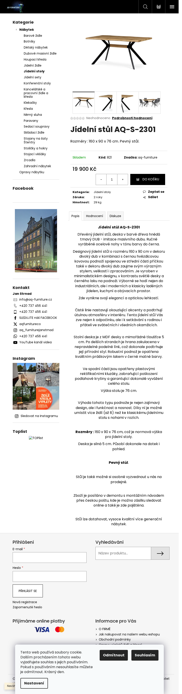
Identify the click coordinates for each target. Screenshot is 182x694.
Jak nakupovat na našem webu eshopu (129, 634)
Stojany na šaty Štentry (36, 140)
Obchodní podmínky (115, 639)
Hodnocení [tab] (94, 216)
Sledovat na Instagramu (39, 416)
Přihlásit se (28, 591)
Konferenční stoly (37, 83)
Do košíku (150, 179)
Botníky (29, 41)
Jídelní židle (33, 65)
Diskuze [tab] (115, 216)
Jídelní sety (32, 77)
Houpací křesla (35, 59)
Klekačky (30, 102)
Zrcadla (29, 160)
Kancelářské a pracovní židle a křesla (36, 93)
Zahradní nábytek (37, 166)
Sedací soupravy (36, 126)
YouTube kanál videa (35, 342)
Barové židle (33, 35)
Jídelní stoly (34, 71)
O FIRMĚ (105, 629)
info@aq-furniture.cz (35, 299)
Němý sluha (33, 114)
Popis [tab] (75, 216)
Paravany (31, 120)
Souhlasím (145, 655)
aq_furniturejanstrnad (36, 330)
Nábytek (26, 29)
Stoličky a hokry (35, 148)
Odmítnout (114, 655)
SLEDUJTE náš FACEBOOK (38, 317)
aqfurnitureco (30, 324)
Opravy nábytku (31, 172)
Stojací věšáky (35, 154)
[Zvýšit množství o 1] (122, 179)
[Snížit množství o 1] (101, 179)
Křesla (28, 108)
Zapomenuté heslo (27, 607)
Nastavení (34, 683)
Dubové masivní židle (40, 53)
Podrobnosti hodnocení (132, 118)
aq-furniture (147, 157)
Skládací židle (34, 132)
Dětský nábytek (36, 47)
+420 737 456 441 (33, 305)
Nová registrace (25, 602)
